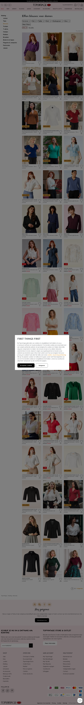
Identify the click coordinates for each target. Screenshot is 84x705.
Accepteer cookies (26, 365)
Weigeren (42, 365)
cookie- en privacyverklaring (56, 355)
